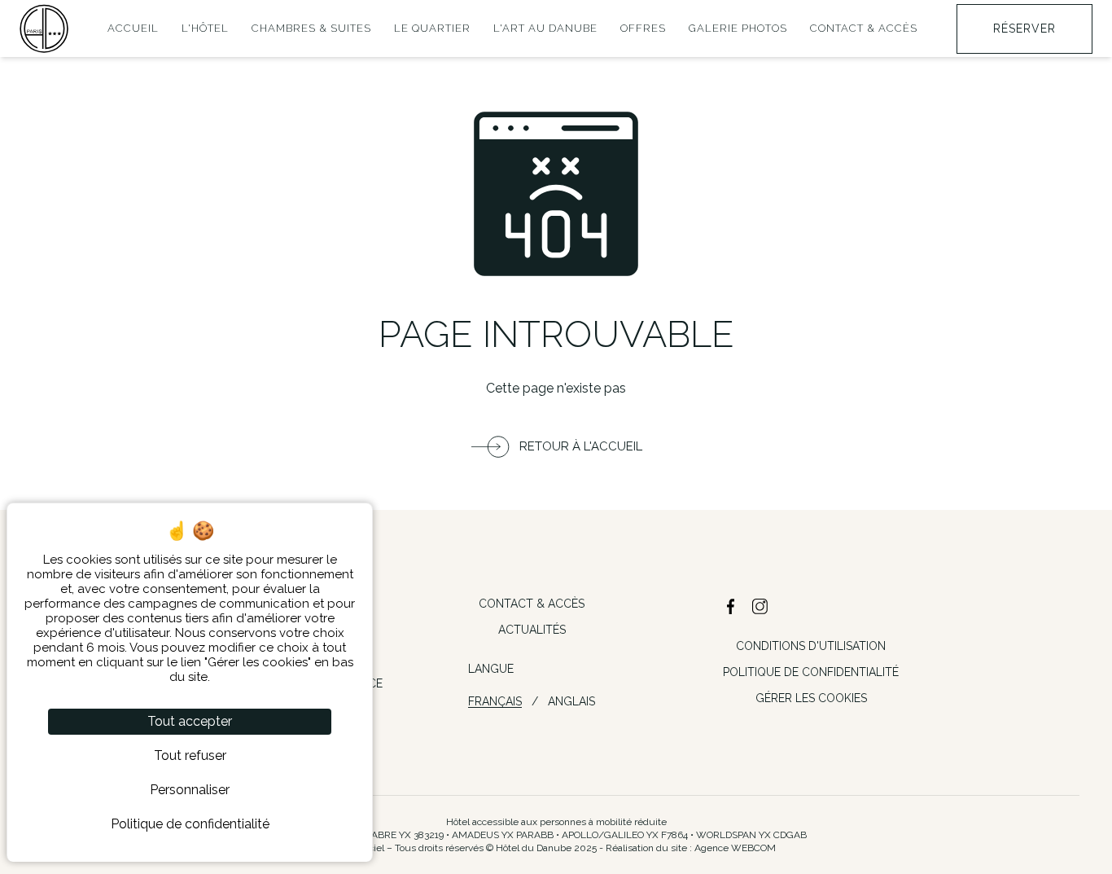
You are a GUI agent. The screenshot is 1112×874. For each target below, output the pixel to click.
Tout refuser (190, 755)
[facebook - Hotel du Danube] (731, 607)
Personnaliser (190, 789)
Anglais (571, 701)
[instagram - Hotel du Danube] (760, 607)
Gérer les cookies (811, 698)
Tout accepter (189, 721)
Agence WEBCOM (735, 848)
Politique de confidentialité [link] (190, 824)
